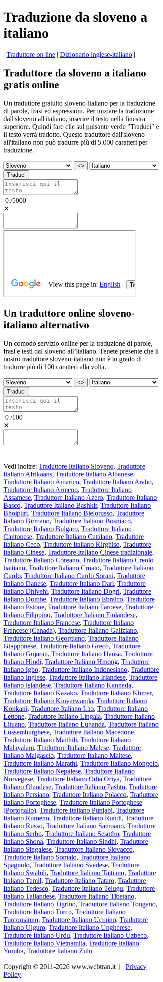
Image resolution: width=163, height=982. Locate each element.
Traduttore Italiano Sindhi (81, 841)
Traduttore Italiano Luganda (66, 724)
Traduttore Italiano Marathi (40, 763)
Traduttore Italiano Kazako (40, 693)
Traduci (16, 175)
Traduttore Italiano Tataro (79, 880)
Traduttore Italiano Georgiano (44, 638)
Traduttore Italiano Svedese (70, 865)
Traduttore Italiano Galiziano (97, 630)
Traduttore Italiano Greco (74, 646)
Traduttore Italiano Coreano (41, 560)
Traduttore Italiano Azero (68, 497)
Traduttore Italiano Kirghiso (81, 544)
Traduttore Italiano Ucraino (79, 919)
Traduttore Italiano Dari (82, 583)
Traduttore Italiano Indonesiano (84, 669)
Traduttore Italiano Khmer (115, 693)
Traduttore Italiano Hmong (81, 661)
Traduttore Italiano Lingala (64, 716)
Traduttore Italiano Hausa (86, 654)
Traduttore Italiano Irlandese (87, 677)
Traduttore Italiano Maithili (40, 740)
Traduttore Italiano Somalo (40, 857)
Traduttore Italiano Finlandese (95, 614)
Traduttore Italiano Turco (37, 912)
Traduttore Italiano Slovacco (94, 849)
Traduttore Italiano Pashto (90, 786)
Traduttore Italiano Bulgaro (40, 528)
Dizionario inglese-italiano (96, 54)
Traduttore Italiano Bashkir (60, 505)
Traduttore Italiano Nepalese (42, 771)
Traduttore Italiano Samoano (85, 826)
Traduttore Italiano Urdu (36, 935)
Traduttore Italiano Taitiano (87, 872)
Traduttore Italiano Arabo (117, 482)
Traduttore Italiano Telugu (87, 888)
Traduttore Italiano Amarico (41, 482)
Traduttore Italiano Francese (41, 622)
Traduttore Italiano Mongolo (119, 763)
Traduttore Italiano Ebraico (86, 599)
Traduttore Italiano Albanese (94, 474)
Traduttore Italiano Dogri (85, 591)
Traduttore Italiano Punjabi (76, 810)
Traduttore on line (31, 54)
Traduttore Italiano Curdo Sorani (68, 575)
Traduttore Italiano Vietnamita (44, 943)
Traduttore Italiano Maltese (94, 755)
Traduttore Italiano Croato (64, 568)
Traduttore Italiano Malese (73, 747)
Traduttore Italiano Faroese (84, 607)
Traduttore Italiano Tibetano (96, 896)
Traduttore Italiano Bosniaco (92, 521)
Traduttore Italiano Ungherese (89, 927)
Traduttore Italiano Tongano (117, 904)
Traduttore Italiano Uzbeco (110, 935)
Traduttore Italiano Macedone (93, 732)
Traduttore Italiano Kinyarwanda (48, 700)
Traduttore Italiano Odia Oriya (78, 779)
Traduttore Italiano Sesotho (82, 833)
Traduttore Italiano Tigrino (39, 904)
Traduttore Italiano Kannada (92, 685)
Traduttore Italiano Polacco (89, 794)
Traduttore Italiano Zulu (59, 951)
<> (80, 165)
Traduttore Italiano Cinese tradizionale (100, 552)
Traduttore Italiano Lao (62, 708)
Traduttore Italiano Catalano (74, 536)
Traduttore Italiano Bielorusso (72, 513)
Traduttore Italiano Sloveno (76, 466)
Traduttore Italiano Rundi (87, 818)
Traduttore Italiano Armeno (40, 489)
